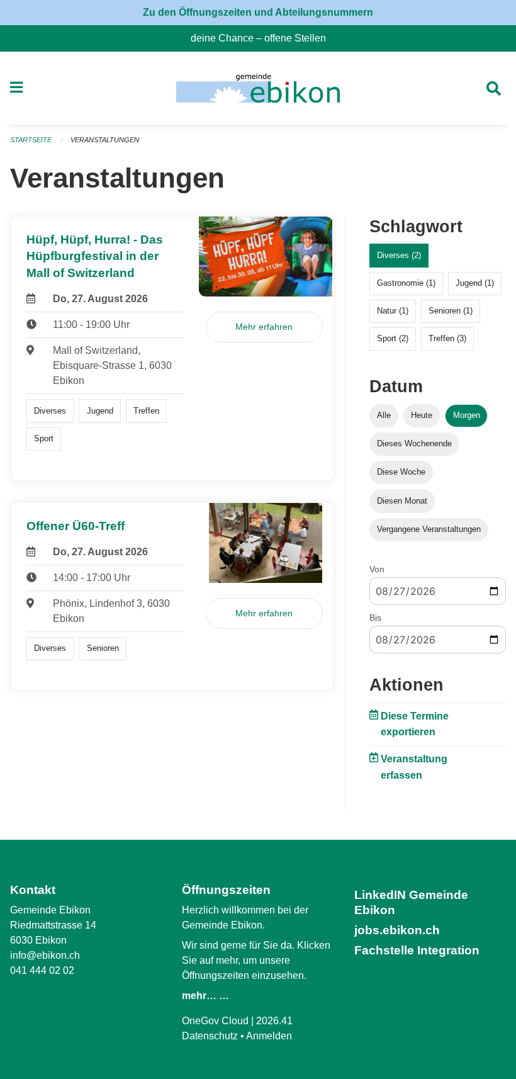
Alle (384, 415)
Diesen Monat (402, 501)
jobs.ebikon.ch (397, 930)
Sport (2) (392, 338)
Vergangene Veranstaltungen (429, 529)
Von (376, 569)
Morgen (466, 415)
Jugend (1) (475, 283)
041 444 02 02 (42, 970)
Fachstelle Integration (417, 950)
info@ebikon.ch (45, 955)
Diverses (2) (399, 255)
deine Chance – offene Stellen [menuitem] (263, 38)
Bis (375, 618)
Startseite (31, 140)
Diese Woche (401, 472)
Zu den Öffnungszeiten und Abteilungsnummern (258, 12)
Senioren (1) (451, 310)
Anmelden (269, 1036)
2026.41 (274, 1020)
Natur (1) (392, 310)
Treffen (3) (447, 338)
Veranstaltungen (104, 140)
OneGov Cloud (215, 1020)
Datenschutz (210, 1036)
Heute (421, 415)
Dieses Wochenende (414, 443)
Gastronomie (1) (406, 283)
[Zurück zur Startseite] (257, 88)
